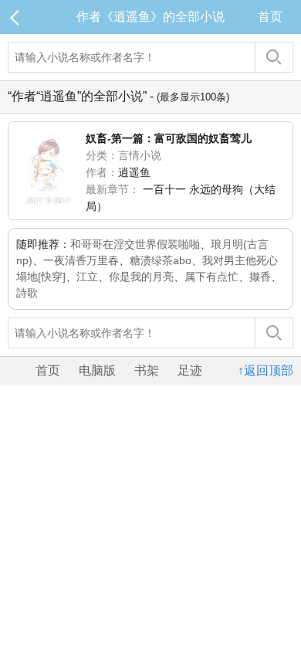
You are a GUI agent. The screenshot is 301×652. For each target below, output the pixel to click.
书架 (146, 370)
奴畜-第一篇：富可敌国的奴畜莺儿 (169, 138)
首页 (270, 16)
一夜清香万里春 (81, 260)
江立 (87, 276)
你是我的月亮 (141, 276)
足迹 (190, 370)
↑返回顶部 (265, 370)
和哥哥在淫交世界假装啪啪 (135, 244)
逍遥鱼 (134, 172)
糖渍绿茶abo (160, 260)
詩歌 (27, 293)
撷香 (260, 276)
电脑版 (97, 370)
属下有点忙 (211, 276)
